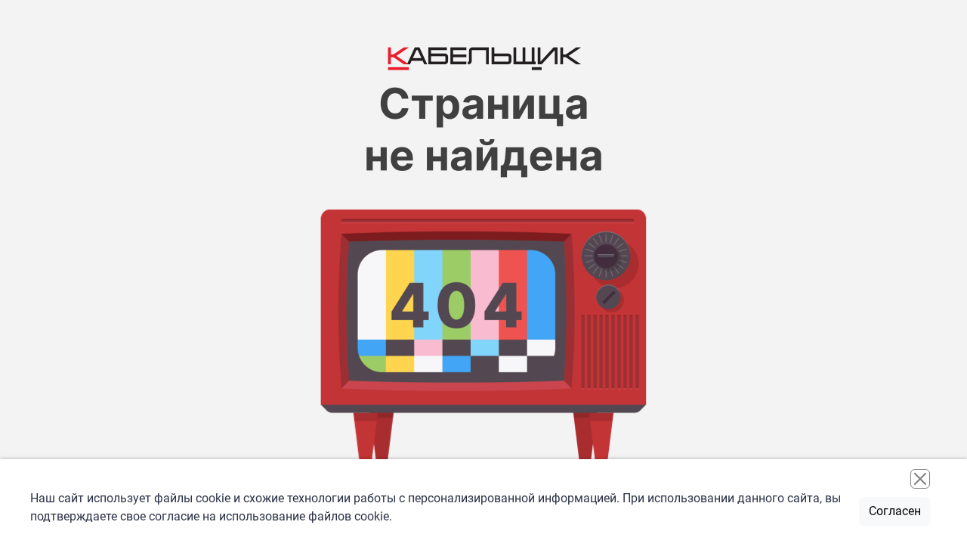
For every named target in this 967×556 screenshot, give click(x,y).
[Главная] (483, 56)
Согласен (895, 511)
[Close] (920, 479)
